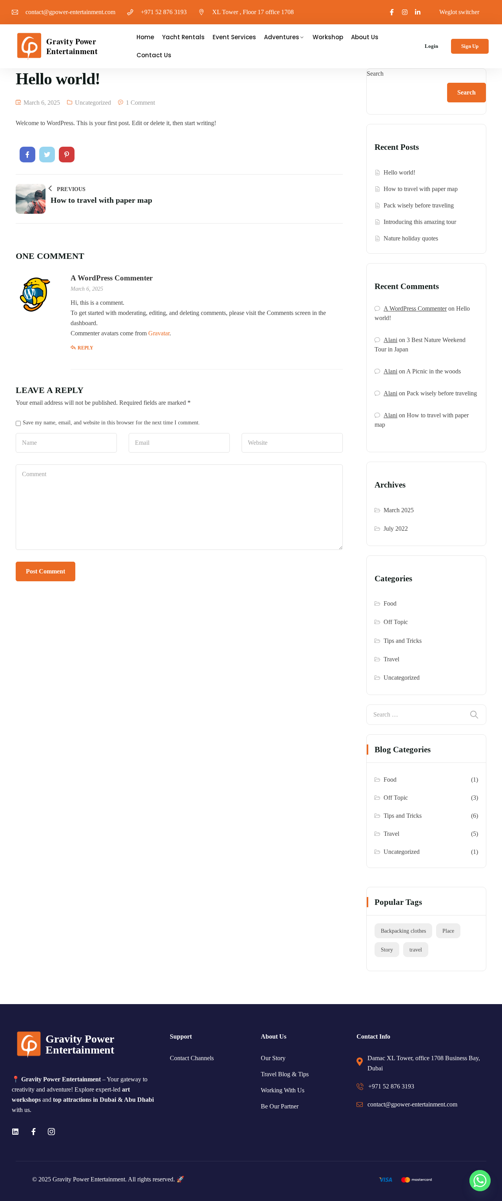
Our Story (273, 1058)
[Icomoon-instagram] (51, 1131)
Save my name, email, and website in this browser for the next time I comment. (111, 422)
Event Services (234, 37)
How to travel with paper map (421, 189)
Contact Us (153, 55)
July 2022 (396, 528)
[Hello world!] (27, 154)
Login (431, 46)
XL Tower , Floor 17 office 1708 (253, 12)
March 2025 (399, 510)
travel (415, 949)
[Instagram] (404, 12)
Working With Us (282, 1090)
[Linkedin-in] (417, 12)
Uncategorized (93, 102)
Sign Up (469, 46)
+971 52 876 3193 (164, 12)
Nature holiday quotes (411, 238)
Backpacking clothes (403, 931)
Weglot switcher (459, 12)
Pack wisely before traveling (419, 205)
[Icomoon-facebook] (33, 1131)
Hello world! (399, 172)
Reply (85, 348)
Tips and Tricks (403, 640)
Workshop (328, 37)
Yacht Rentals (183, 37)
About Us (364, 37)
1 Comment (140, 102)
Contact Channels (192, 1058)
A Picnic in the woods (433, 371)
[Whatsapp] (480, 1180)
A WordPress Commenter (112, 278)
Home (145, 37)
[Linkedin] (15, 1131)
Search (375, 73)
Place (448, 931)
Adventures (281, 37)
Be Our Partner (279, 1106)
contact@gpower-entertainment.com (70, 12)
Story (387, 949)
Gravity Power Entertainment (72, 46)
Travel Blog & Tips (285, 1074)
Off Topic (396, 622)
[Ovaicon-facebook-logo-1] (392, 12)
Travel (391, 659)
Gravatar (158, 333)
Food (390, 603)
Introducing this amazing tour (420, 221)
